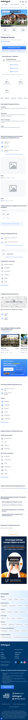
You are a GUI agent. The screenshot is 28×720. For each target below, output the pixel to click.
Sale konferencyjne (14, 4)
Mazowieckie (12, 605)
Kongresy (7, 98)
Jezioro (13, 618)
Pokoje (23, 4)
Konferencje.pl (4, 7)
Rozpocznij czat (19, 369)
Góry (8, 618)
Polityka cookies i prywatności (19, 704)
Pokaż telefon (14, 64)
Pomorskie (20, 605)
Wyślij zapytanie (8, 369)
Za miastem (19, 618)
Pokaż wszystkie (4, 285)
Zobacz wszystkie (5, 332)
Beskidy (16, 612)
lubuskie (19, 40)
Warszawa (4, 599)
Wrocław (16, 599)
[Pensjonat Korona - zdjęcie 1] (14, 18)
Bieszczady (22, 612)
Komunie (20, 98)
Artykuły (2, 654)
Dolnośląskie (4, 605)
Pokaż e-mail (15, 68)
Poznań (22, 599)
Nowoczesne (19, 624)
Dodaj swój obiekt (4, 665)
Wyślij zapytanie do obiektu (14, 47)
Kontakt (2, 656)
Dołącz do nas (7, 687)
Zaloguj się (17, 654)
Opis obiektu (5, 4)
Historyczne (11, 624)
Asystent (17, 656)
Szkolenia (17, 630)
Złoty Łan (3, 348)
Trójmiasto (9, 612)
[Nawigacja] (25, 2)
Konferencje (4, 630)
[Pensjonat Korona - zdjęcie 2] (5, 30)
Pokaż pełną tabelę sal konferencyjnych (10, 223)
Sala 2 (2, 198)
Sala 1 (2, 176)
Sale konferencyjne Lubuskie (16, 7)
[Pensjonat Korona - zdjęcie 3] (14, 30)
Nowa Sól (3, 350)
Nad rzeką (13, 98)
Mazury (3, 612)
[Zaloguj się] (20, 2)
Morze (3, 618)
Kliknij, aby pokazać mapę (14, 302)
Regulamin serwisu (6, 704)
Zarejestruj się (18, 652)
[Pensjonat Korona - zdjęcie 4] (23, 30)
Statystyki (17, 658)
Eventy (11, 630)
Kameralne (4, 624)
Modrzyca (15, 40)
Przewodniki (3, 658)
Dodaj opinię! (24, 488)
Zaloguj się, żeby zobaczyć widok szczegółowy (14, 154)
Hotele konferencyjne (6, 637)
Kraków (10, 599)
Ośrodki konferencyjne (5, 34)
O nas (2, 652)
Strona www (15, 71)
